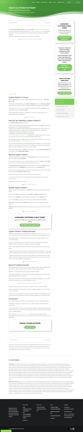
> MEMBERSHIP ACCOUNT (27, 409)
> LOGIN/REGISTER (26, 410)
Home (33, 2)
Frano (11, 10)
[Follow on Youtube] (71, 429)
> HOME (24, 407)
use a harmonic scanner (22, 314)
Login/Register (60, 2)
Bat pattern (30, 140)
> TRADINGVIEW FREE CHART (55, 415)
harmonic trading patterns (42, 29)
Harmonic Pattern (25, 10)
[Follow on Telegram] (73, 429)
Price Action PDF (64, 93)
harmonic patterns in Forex (37, 31)
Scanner (69, 2)
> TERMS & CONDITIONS (27, 416)
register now (29, 327)
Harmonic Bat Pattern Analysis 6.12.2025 (21, 63)
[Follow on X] (68, 429)
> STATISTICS (52, 418)
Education (43, 2)
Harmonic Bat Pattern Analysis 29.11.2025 (21, 80)
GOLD (54, 2)
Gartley (23, 140)
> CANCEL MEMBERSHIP (27, 414)
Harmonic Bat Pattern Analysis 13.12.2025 (21, 45)
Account (78, 2)
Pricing (38, 2)
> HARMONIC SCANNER (54, 407)
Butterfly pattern (20, 108)
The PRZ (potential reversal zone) (18, 135)
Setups (50, 2)
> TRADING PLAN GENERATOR (55, 409)
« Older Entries (12, 93)
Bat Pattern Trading (27, 47)
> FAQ (23, 412)
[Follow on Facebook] (66, 429)
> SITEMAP (24, 417)
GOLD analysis (35, 47)
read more (12, 53)
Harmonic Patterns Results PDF (65, 67)
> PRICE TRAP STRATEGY (40, 407)
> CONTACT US (25, 420)
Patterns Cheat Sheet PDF (30, 225)
